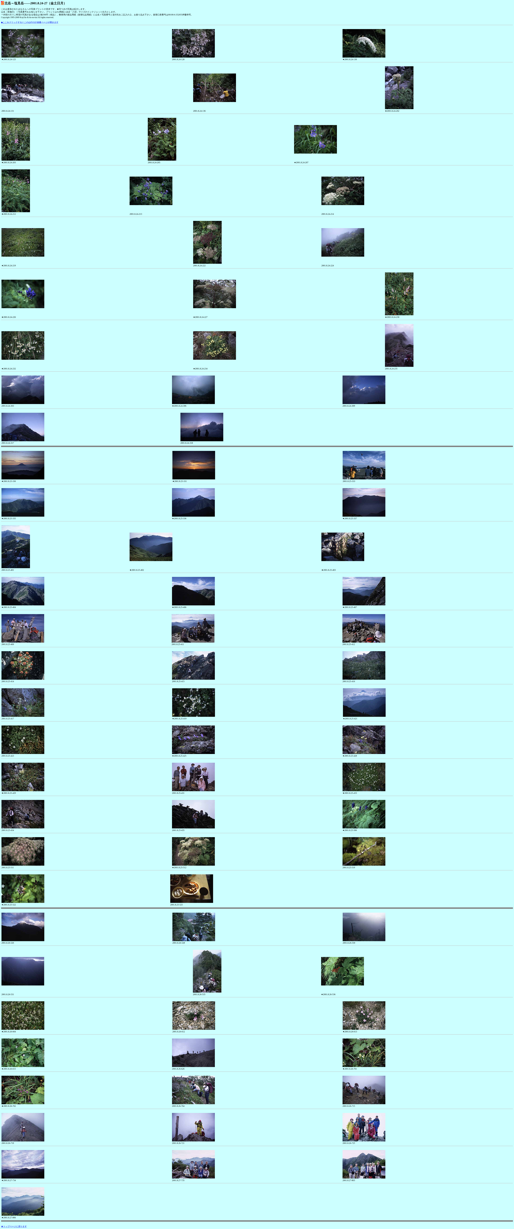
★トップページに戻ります (14, 1226)
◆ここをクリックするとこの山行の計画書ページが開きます (29, 22)
